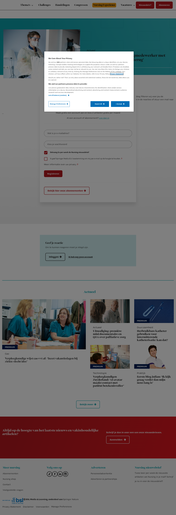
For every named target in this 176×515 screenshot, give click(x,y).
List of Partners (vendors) (57, 95)
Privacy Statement (116, 74)
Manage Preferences (58, 104)
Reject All (98, 104)
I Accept (119, 104)
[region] (89, 81)
